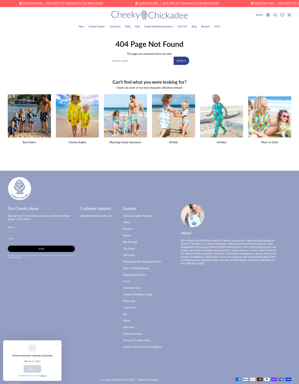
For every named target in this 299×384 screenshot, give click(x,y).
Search (181, 60)
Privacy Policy (58, 255)
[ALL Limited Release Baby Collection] (221, 115)
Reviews (128, 228)
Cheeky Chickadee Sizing (137, 294)
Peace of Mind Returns (136, 268)
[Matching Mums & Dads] (269, 115)
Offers (127, 222)
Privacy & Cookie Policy (137, 340)
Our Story (129, 248)
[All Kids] (173, 115)
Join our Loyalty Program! (138, 215)
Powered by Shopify (148, 379)
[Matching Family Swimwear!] (125, 115)
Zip (125, 314)
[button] (275, 15)
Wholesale (129, 301)
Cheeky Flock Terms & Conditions (142, 346)
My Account (130, 242)
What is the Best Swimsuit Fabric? (142, 261)
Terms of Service (132, 333)
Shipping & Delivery (134, 274)
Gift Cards (129, 255)
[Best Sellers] (29, 115)
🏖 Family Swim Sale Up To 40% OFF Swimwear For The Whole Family (61, 3)
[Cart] (289, 15)
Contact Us (129, 307)
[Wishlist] (282, 15)
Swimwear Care (132, 287)
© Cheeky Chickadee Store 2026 (118, 379)
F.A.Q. (126, 281)
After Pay (128, 327)
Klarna (126, 320)
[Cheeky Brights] (77, 115)
